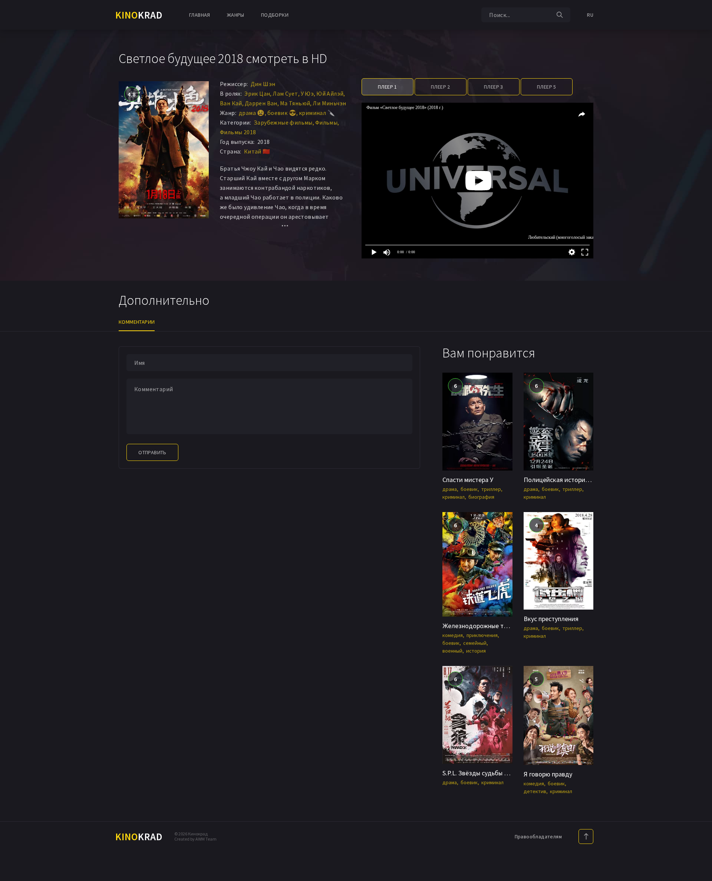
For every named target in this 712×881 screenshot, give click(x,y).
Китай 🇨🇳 (257, 151)
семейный (475, 643)
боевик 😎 (281, 112)
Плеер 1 (387, 86)
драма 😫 (252, 112)
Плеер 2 (440, 86)
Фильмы (326, 122)
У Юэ (307, 93)
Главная (199, 14)
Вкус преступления (551, 618)
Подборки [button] (275, 14)
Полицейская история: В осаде (569, 479)
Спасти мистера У (467, 479)
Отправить (152, 452)
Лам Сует (285, 93)
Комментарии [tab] (137, 322)
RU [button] (590, 14)
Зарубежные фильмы (283, 122)
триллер (491, 489)
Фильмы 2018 (238, 132)
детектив (535, 791)
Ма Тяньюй (295, 103)
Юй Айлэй (329, 93)
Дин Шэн (263, 84)
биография (481, 497)
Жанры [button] (235, 14)
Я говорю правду (548, 774)
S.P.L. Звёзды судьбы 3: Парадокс (490, 773)
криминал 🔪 (317, 112)
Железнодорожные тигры (479, 625)
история (476, 650)
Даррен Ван (261, 103)
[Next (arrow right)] (699, 440)
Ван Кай (231, 103)
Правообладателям (538, 836)
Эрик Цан (257, 93)
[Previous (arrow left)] (13, 440)
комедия (452, 635)
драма (449, 489)
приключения (482, 635)
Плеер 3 (493, 86)
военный (452, 650)
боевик (469, 489)
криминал (453, 497)
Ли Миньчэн (329, 103)
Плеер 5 (546, 86)
